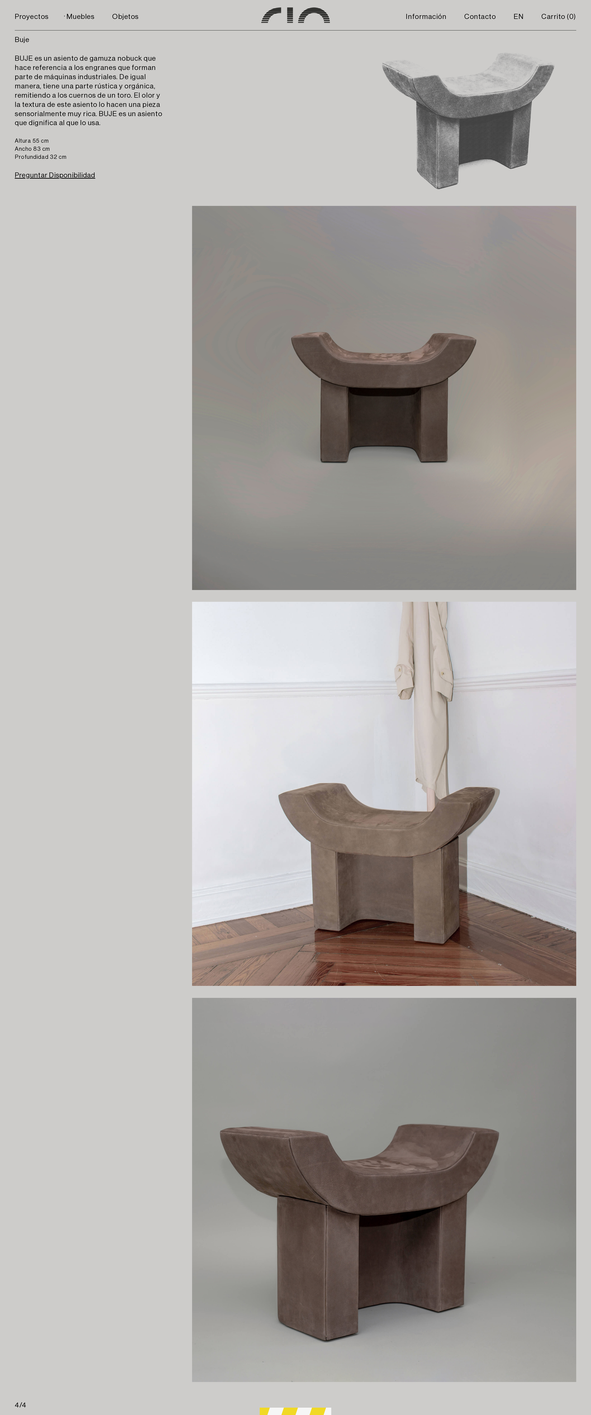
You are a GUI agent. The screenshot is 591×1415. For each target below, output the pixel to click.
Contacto (480, 16)
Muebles (80, 16)
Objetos (125, 16)
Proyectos (32, 16)
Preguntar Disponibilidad (55, 175)
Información (426, 16)
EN (519, 16)
